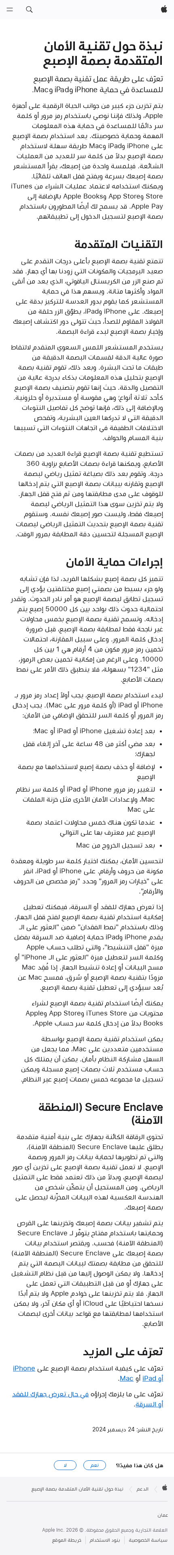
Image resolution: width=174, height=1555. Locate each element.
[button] (29, 9)
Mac (127, 1378)
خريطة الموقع (66, 1540)
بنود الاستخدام (105, 1540)
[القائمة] (9, 9)
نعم (95, 1465)
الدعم (143, 1489)
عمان (162, 1515)
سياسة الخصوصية (148, 1540)
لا (65, 1465)
